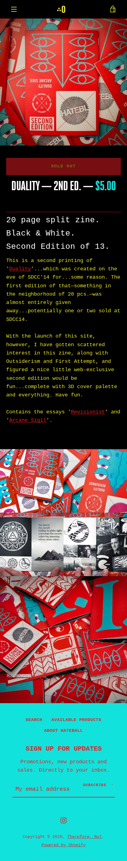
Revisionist (88, 412)
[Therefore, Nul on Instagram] (63, 820)
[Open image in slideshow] (63, 82)
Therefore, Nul (84, 836)
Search (34, 719)
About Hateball (63, 730)
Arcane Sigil (27, 420)
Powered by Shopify (63, 845)
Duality (20, 269)
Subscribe (95, 785)
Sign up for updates (64, 748)
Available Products (76, 719)
